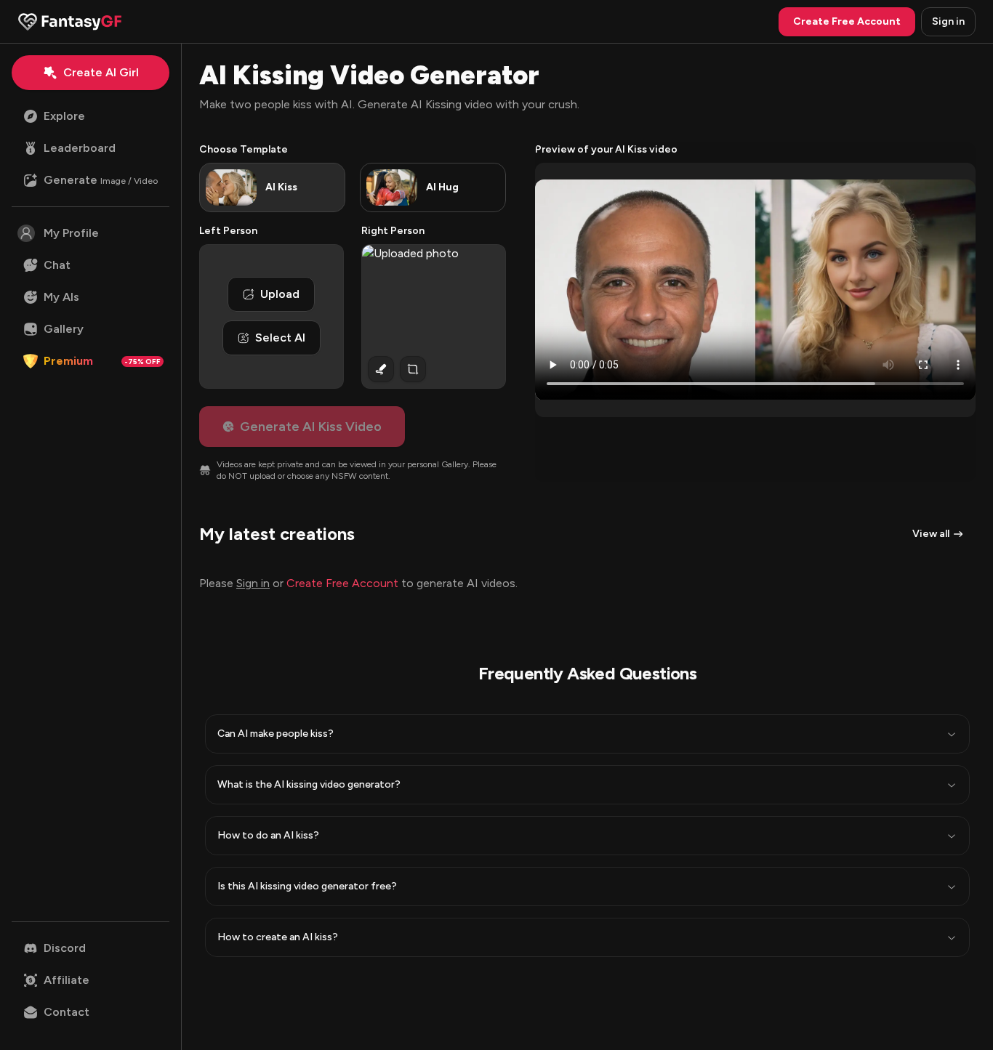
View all (930, 534)
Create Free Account (342, 583)
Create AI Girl (101, 72)
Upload (279, 294)
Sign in (948, 21)
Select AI (280, 337)
